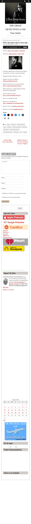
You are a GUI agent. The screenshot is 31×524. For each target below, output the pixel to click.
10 (4, 410)
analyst (8, 124)
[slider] (25, 47)
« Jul (4, 420)
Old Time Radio (6, 129)
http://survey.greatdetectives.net (12, 95)
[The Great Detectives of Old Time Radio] (15, 13)
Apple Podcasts (13, 54)
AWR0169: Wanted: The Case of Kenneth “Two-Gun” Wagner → (22, 142)
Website (3, 188)
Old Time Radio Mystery (7, 132)
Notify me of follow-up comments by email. (14, 193)
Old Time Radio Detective (14, 129)
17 (4, 413)
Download (22, 51)
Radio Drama (15, 132)
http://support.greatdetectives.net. (12, 86)
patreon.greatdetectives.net (10, 81)
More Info (5, 287)
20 (15, 413)
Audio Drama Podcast (21, 124)
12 (12, 410)
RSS (23, 54)
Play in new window (13, 51)
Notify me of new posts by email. (11, 197)
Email (19, 54)
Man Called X (6, 40)
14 (19, 410)
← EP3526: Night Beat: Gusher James (8, 141)
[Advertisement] (13, 261)
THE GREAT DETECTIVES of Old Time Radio (15, 29)
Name (3, 177)
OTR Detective (14, 40)
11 (8, 410)
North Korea (24, 127)
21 (19, 413)
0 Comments (16, 44)
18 (8, 413)
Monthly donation (14, 284)
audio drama (13, 124)
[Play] (5, 47)
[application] (15, 47)
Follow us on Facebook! (11, 472)
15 (22, 410)
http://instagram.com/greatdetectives (13, 103)
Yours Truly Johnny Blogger (8, 44)
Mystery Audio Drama (17, 127)
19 (12, 413)
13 (15, 410)
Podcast (18, 40)
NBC (10, 40)
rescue (21, 132)
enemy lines (9, 127)
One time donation (19, 282)
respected (25, 132)
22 (22, 413)
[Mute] (22, 47)
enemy (4, 127)
